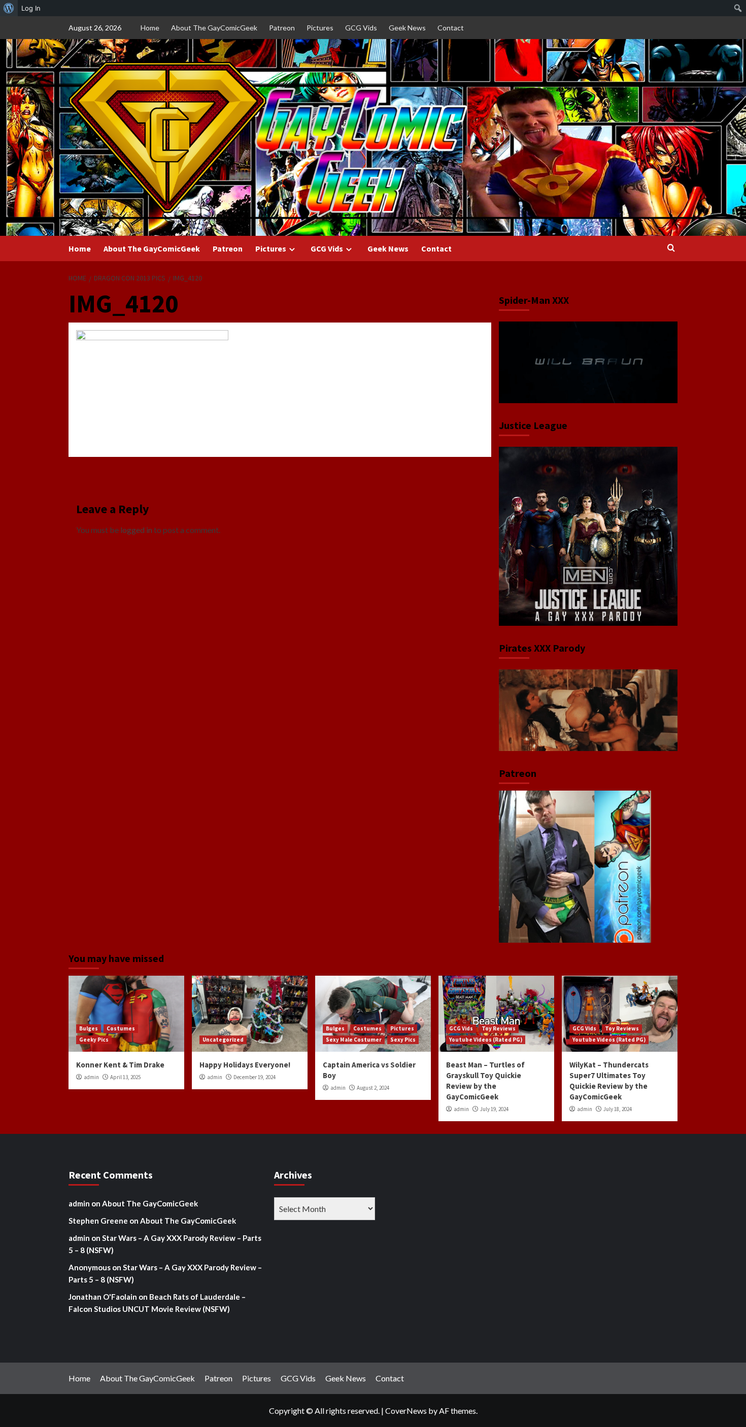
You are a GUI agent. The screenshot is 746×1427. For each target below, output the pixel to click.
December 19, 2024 (254, 1077)
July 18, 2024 (617, 1109)
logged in (136, 529)
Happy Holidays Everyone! (244, 1064)
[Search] (671, 248)
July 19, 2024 (494, 1109)
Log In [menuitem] (31, 8)
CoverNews (406, 1410)
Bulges (88, 1028)
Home (150, 27)
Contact (450, 27)
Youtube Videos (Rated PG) (485, 1039)
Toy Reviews (499, 1028)
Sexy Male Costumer (354, 1039)
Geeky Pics (94, 1039)
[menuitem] (9, 8)
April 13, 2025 (125, 1077)
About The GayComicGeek (214, 27)
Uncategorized (223, 1039)
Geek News (407, 27)
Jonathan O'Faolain (103, 1296)
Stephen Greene (98, 1220)
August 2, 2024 (373, 1087)
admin (91, 1077)
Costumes (121, 1028)
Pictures (320, 27)
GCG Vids (361, 27)
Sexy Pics (403, 1039)
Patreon (282, 27)
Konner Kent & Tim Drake (120, 1064)
